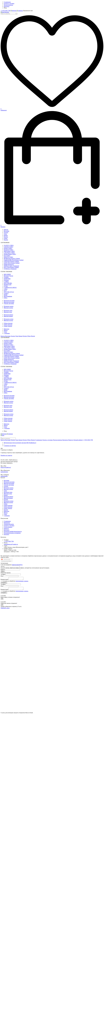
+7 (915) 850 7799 (5, 10)
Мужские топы (8, 310)
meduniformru (4, 471)
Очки (5, 332)
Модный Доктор (8, 275)
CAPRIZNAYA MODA (10, 287)
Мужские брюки (8, 314)
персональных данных (22, 581)
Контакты (6, 6)
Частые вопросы (8, 5)
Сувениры (7, 333)
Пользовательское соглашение (12, 533)
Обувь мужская (8, 323)
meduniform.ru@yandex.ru (11, 544)
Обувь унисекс (8, 326)
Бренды (6, 229)
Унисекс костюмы (9, 303)
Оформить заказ (5, 608)
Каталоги (6, 534)
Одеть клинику (8, 527)
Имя (2, 576)
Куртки (6, 237)
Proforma (6, 280)
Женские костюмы (9, 302)
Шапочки (6, 329)
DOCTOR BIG (8, 283)
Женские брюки (8, 316)
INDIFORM (7, 278)
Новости (70, 440)
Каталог (7, 12)
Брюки (6, 235)
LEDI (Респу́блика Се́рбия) (11, 261)
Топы (5, 234)
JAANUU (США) (9, 245)
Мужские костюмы (9, 300)
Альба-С (6, 293)
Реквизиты (7, 522)
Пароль (3, 569)
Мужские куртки (8, 319)
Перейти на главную (6, 455)
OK (2, 598)
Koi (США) (7, 255)
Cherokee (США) (8, 246)
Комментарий (4, 579)
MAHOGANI (7, 284)
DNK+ (6, 297)
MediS (5, 295)
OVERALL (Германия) (10, 268)
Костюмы (6, 231)
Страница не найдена (10, 445)
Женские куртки (8, 320)
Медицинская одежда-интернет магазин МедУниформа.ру (20, 442)
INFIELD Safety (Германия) (11, 266)
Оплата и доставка (9, 3)
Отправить (3, 582)
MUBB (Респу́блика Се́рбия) (12, 258)
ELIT (5, 290)
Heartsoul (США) (8, 249)
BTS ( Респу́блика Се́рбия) (11, 267)
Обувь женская (8, 324)
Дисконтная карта (9, 524)
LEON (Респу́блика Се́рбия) (12, 263)
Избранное (4, 109)
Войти (2, 571)
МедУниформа (8, 296)
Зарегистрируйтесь (17, 564)
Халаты (6, 232)
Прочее (6, 239)
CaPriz (5, 289)
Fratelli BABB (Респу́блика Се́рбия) (13, 260)
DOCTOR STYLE (9, 292)
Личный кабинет (78, 440)
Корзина (3, 226)
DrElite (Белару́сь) (9, 264)
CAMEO (6, 281)
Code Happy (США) (9, 252)
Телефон (3, 574)
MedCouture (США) (9, 251)
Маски (6, 330)
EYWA (6, 286)
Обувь (5, 238)
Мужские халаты (8, 306)
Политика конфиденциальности (13, 531)
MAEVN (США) (8, 257)
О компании (7, 2)
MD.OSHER (7, 274)
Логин (2, 566)
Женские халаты (8, 307)
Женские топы (8, 312)
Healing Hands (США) (10, 254)
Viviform (6, 277)
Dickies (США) (8, 248)
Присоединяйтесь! (6, 467)
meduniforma (4, 476)
